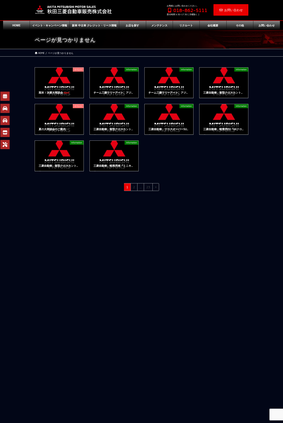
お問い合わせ (233, 10)
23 (148, 188)
